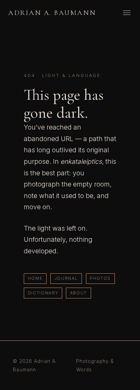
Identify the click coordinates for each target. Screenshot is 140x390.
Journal (66, 278)
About (78, 292)
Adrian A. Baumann (52, 12)
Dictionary (43, 292)
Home (35, 278)
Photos (100, 278)
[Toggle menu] (127, 12)
